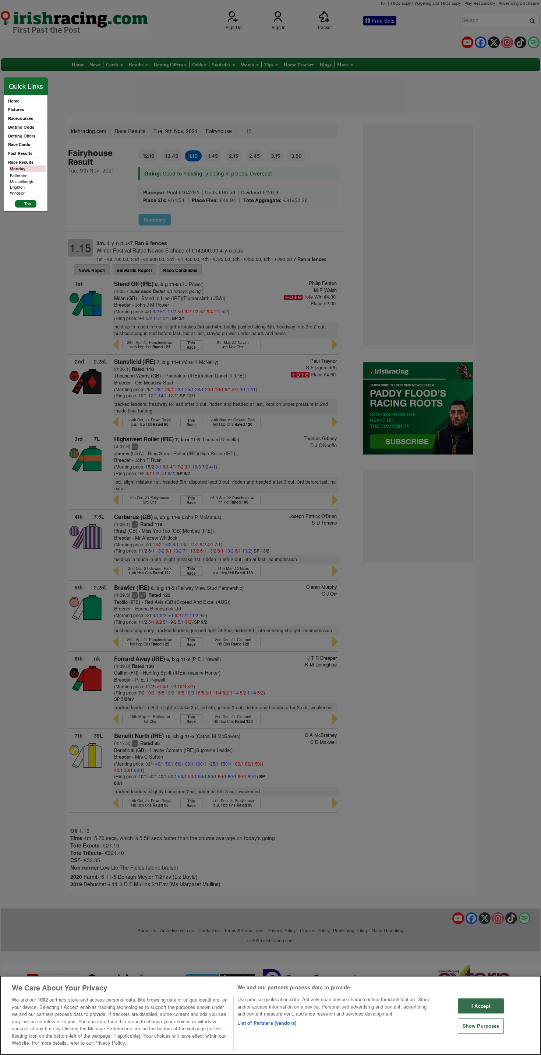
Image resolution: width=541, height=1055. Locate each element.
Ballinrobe (18, 175)
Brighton (17, 187)
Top (27, 203)
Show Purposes (481, 1026)
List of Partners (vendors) (266, 1022)
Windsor (17, 193)
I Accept (480, 1005)
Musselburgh (21, 181)
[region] (270, 1015)
